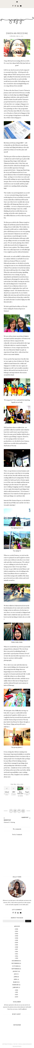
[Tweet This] (15, 811)
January (16, 987)
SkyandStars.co (17, 1046)
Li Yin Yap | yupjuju (17, 1044)
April (15, 979)
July (15, 974)
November (15, 963)
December (15, 960)
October (15, 966)
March (15, 982)
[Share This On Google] (23, 811)
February (15, 984)
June (15, 976)
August (15, 971)
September (15, 968)
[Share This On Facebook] (11, 811)
